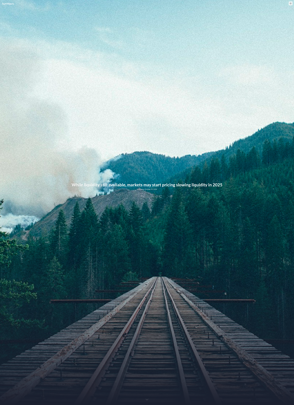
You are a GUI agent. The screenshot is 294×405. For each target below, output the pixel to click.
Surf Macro (8, 3)
